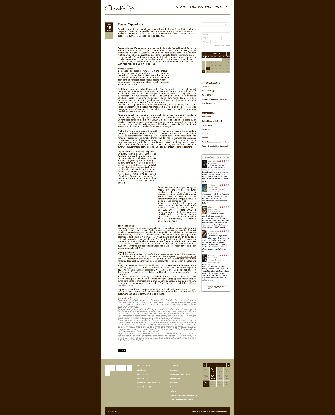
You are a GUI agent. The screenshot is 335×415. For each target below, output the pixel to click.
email (107, 373)
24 (204, 72)
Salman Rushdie (215, 192)
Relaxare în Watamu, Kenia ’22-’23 (214, 99)
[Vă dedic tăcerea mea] (204, 213)
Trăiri (218, 7)
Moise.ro (205, 138)
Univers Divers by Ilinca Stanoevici (215, 146)
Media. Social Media (201, 7)
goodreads (118, 368)
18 (208, 69)
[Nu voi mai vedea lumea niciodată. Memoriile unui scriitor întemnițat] (204, 262)
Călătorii (181, 7)
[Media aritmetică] (204, 167)
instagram (112, 368)
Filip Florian (213, 163)
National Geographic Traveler (212, 121)
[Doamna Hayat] (204, 238)
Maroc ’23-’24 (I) (207, 95)
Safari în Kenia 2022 (209, 103)
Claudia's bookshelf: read (216, 157)
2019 (216, 365)
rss (129, 368)
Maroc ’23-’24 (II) (208, 91)
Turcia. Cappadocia (130, 24)
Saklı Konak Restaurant (142, 270)
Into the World (207, 125)
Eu (227, 7)
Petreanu (205, 133)
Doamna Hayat (213, 231)
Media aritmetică (214, 161)
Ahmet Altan (213, 233)
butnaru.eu (206, 129)
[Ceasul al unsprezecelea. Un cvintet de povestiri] (204, 191)
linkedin (123, 368)
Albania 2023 (206, 87)
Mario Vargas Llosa (215, 211)
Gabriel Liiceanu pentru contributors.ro (216, 142)
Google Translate (225, 45)
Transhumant (206, 117)
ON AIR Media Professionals (217, 411)
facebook (107, 368)
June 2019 (216, 54)
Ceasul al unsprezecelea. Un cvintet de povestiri (216, 187)
